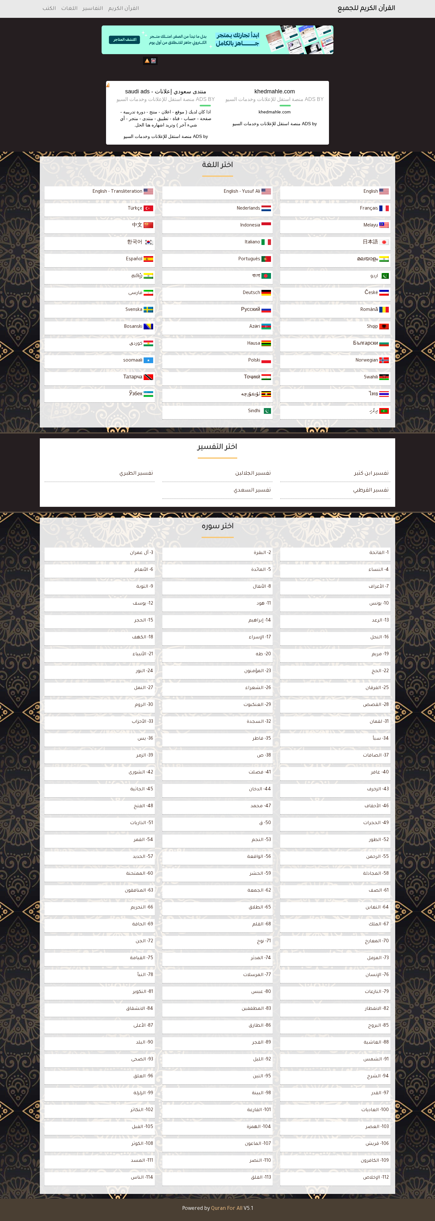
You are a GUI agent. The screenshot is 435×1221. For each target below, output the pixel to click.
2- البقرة (262, 553)
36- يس (145, 739)
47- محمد (261, 806)
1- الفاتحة (379, 553)
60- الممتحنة (139, 874)
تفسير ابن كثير (371, 474)
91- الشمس (376, 1059)
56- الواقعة (259, 857)
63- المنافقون (139, 891)
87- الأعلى (143, 1026)
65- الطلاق (260, 907)
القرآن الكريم (123, 9)
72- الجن (144, 941)
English (371, 192)
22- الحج (380, 671)
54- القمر (143, 840)
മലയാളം (368, 259)
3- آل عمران (141, 553)
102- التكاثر (142, 1110)
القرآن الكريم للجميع (366, 8)
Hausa (254, 344)
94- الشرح (378, 1076)
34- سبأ (381, 739)
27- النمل (143, 688)
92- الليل (262, 1059)
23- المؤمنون (257, 671)
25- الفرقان (377, 688)
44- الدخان (260, 789)
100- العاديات (375, 1110)
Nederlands (249, 209)
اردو (374, 276)
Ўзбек (136, 394)
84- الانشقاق (139, 1009)
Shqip (373, 327)
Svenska (134, 310)
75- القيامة (141, 958)
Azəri (255, 327)
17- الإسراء (260, 637)
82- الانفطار (377, 1009)
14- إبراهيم (259, 620)
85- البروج (378, 1026)
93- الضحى (142, 1059)
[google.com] (217, 66)
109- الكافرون (375, 1161)
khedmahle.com (274, 91)
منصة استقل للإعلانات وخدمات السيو (266, 123)
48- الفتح (143, 806)
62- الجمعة (259, 891)
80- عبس (261, 992)
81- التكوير (143, 992)
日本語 (371, 242)
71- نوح (264, 941)
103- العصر (377, 1127)
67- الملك (378, 924)
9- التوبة (144, 587)
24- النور (144, 671)
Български (366, 344)
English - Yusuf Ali (242, 192)
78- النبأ (145, 975)
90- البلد (144, 1042)
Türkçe (136, 209)
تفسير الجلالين (253, 474)
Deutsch (252, 293)
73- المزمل (378, 958)
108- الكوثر (142, 1144)
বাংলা (256, 276)
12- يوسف (142, 604)
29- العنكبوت (257, 705)
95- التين (262, 1076)
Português (249, 259)
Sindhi (254, 411)
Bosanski (134, 327)
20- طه (263, 654)
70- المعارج (377, 941)
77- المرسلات (257, 975)
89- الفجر (261, 1042)
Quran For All (226, 1209)
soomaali (133, 360)
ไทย (374, 394)
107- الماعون (258, 1144)
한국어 (135, 242)
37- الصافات (376, 755)
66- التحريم (142, 907)
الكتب (49, 9)
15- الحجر (143, 620)
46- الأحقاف (376, 806)
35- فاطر (262, 739)
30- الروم (144, 705)
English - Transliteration (118, 192)
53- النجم (261, 840)
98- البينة (261, 1093)
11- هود (264, 604)
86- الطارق (260, 1026)
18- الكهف (142, 637)
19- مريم (380, 654)
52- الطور (379, 840)
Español (135, 259)
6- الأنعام (143, 570)
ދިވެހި (374, 411)
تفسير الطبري (136, 474)
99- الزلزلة (143, 1093)
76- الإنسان (377, 975)
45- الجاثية (141, 789)
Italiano (253, 242)
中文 (138, 225)
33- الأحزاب (142, 722)
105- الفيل (142, 1127)
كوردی (136, 344)
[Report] (147, 60)
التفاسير (93, 9)
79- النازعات (377, 992)
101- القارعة (259, 1110)
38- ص (264, 755)
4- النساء (378, 570)
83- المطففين (256, 1009)
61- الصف (378, 891)
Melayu (371, 225)
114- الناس (142, 1178)
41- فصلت (259, 772)
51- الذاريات (141, 823)
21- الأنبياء (142, 654)
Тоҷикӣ (252, 377)
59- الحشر (260, 874)
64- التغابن (377, 907)
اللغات (69, 9)
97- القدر (380, 1093)
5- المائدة (261, 570)
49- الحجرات (376, 823)
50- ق (265, 823)
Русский (251, 310)
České (372, 293)
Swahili (371, 377)
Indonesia (250, 225)
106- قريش (377, 1144)
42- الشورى (141, 772)
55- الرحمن (377, 857)
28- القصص (376, 705)
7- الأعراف (378, 587)
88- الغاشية (376, 1042)
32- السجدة (259, 722)
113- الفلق (261, 1178)
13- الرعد (380, 620)
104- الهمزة (259, 1127)
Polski (254, 360)
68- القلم (261, 924)
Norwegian (367, 360)
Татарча (133, 377)
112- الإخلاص (376, 1178)
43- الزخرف (378, 789)
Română (369, 310)
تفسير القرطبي (371, 490)
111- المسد (142, 1161)
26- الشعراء (258, 688)
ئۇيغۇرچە (251, 394)
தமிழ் (138, 276)
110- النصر (260, 1161)
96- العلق (143, 1076)
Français (369, 209)
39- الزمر (144, 755)
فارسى (136, 293)
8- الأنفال (262, 587)
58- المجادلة (376, 874)
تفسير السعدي (252, 490)
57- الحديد (143, 857)
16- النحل (379, 637)
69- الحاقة (142, 924)
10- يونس (379, 604)
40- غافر (380, 772)
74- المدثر (261, 958)
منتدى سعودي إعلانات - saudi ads (165, 91)
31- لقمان (379, 722)
